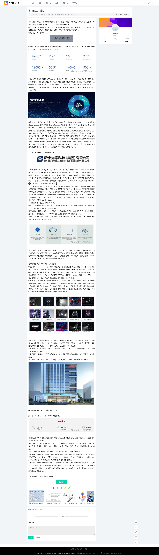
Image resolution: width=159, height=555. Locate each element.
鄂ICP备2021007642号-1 (92, 553)
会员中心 (86, 549)
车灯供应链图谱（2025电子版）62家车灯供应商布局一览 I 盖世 (36, 503)
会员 (150, 3)
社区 (32, 3)
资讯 (125, 14)
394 (104, 41)
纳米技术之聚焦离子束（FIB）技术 (86, 503)
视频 (40, 3)
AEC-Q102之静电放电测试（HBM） (53, 503)
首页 (116, 14)
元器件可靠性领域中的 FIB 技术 (69, 503)
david (115, 33)
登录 (31, 537)
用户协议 (79, 549)
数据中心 (48, 3)
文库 (56, 3)
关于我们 (73, 549)
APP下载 (74, 3)
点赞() (62, 482)
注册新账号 (37, 537)
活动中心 (65, 3)
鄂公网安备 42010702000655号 (112, 553)
